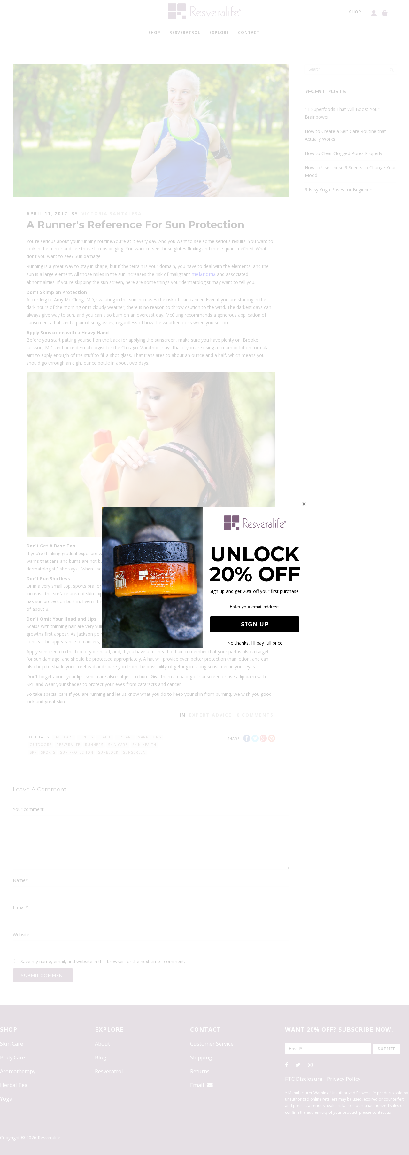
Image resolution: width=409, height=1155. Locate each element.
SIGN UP (255, 624)
